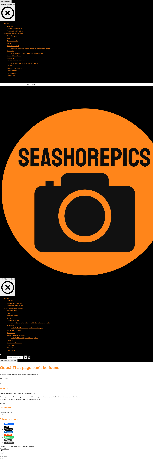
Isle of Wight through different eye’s (14, 33)
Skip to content (31, 84)
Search (2, 378)
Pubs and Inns (11, 58)
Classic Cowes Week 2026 (14, 28)
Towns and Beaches (12, 41)
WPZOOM (32, 446)
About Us (6, 23)
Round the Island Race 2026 (15, 31)
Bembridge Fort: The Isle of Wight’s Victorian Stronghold (27, 53)
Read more (3, 403)
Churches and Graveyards (14, 68)
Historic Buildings (12, 71)
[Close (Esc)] (6, 456)
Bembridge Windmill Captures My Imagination (24, 63)
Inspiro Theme (22, 446)
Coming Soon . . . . (12, 75)
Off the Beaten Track (13, 46)
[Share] (4, 456)
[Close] (0, 354)
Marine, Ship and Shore (14, 56)
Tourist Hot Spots (12, 36)
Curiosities (10, 66)
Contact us (3, 415)
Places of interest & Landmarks (16, 61)
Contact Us (10, 26)
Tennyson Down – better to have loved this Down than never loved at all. (31, 48)
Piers (8, 38)
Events (9, 43)
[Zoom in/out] (0, 456)
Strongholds (10, 51)
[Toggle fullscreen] (2, 456)
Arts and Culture (11, 73)
